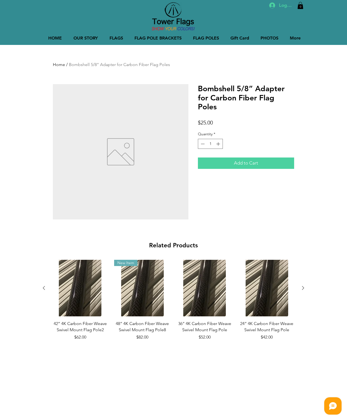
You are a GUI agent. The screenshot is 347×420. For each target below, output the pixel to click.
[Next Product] (303, 288)
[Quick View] (80, 288)
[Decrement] (202, 144)
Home (59, 64)
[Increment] (218, 144)
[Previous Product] (44, 288)
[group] (173, 303)
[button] (300, 5)
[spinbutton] (210, 144)
